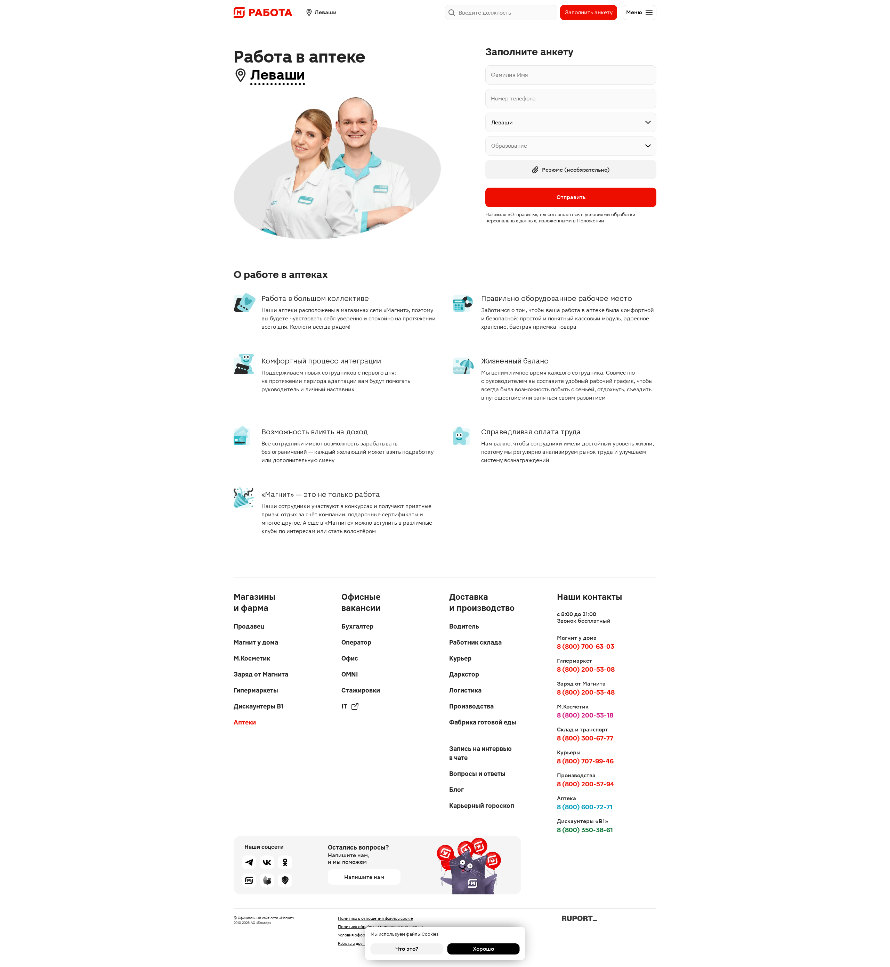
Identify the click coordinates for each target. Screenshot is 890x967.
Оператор (356, 642)
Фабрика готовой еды (482, 722)
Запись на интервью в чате (480, 753)
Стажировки (360, 690)
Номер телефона (513, 98)
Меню (634, 12)
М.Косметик (252, 658)
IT (344, 706)
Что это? (406, 948)
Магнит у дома (256, 642)
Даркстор (464, 674)
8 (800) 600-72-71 (585, 807)
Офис (349, 658)
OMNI (349, 674)
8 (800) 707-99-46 (585, 761)
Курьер (460, 658)
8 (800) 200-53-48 (586, 692)
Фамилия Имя (509, 75)
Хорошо (483, 948)
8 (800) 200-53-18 (585, 715)
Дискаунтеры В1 (259, 706)
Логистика (465, 690)
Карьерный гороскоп (481, 805)
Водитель (464, 626)
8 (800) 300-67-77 (585, 738)
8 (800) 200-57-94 (585, 784)
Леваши (277, 75)
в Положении (588, 220)
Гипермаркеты (256, 690)
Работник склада (475, 642)
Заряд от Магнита (261, 674)
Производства (471, 706)
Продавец (249, 626)
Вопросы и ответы (477, 773)
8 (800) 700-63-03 (585, 646)
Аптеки (245, 722)
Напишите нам (364, 877)
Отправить (571, 197)
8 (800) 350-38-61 (585, 830)
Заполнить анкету (589, 12)
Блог (456, 789)
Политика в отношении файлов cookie (375, 918)
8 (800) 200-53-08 (586, 669)
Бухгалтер (357, 626)
